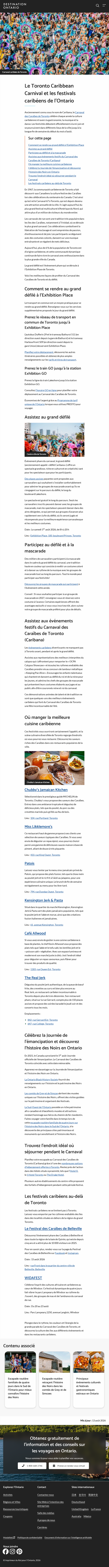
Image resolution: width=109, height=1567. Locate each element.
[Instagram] (12, 1552)
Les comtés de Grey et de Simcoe (41, 1093)
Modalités (8, 1537)
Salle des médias (45, 1512)
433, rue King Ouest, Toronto (45, 854)
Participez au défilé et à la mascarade (47, 152)
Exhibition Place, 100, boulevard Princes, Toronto (55, 535)
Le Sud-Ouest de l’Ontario (38, 1107)
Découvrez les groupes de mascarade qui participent (51, 584)
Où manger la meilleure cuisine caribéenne (50, 164)
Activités (7, 1494)
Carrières (42, 1527)
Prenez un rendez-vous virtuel (71, 1465)
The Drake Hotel (55, 1174)
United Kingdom (80, 1509)
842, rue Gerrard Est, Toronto (43, 1019)
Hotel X (74, 1170)
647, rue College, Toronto (41, 1023)
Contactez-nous (45, 1494)
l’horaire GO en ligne (46, 390)
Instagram (73, 1253)
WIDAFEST (33, 1278)
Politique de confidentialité (29, 1537)
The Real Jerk (35, 978)
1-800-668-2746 (34, 1465)
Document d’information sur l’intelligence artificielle (68, 1537)
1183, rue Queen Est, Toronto (45, 969)
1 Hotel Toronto (35, 1174)
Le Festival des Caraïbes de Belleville (53, 1229)
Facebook (60, 1253)
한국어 (82, 1494)
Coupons (7, 1516)
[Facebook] (5, 1552)
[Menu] (104, 5)
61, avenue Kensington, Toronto (46, 924)
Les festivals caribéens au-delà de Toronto (49, 183)
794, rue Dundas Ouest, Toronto (46, 891)
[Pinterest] (19, 1552)
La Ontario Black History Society (41, 1079)
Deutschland (78, 1501)
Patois (29, 863)
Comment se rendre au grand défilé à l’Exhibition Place (56, 144)
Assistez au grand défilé (40, 148)
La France (96, 1509)
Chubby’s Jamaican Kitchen (46, 790)
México (87, 1516)
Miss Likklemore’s (38, 827)
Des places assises (34, 478)
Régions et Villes (11, 1501)
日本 (74, 1494)
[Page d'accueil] (14, 6)
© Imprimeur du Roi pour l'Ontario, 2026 (21, 1560)
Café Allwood (35, 933)
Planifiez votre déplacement (39, 352)
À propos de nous (46, 1520)
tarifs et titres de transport (62, 359)
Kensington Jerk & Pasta (44, 900)
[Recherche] (97, 5)
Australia (76, 1516)
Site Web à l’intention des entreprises (50, 1503)
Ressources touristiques (15, 1509)
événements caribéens (39, 647)
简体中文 (93, 1494)
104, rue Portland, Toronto (44, 818)
